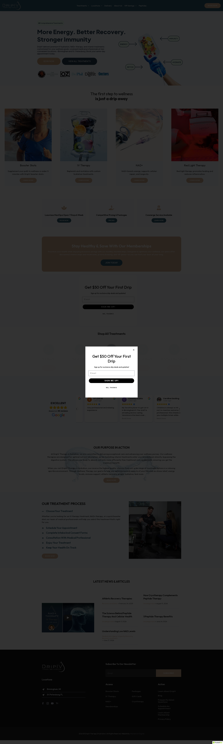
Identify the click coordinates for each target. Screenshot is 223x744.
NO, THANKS (111, 387)
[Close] (133, 350)
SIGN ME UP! (112, 381)
